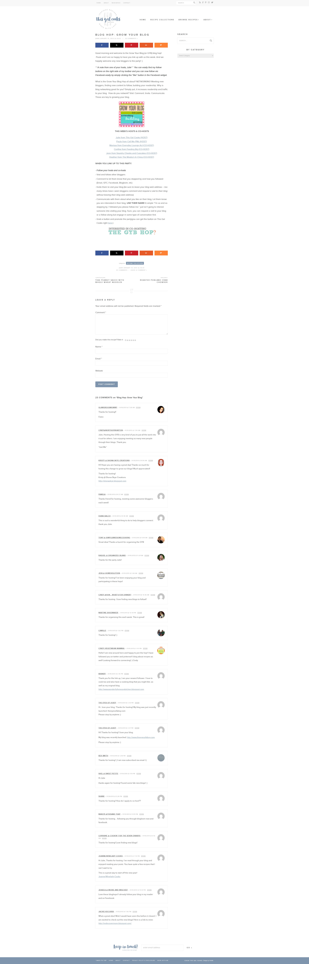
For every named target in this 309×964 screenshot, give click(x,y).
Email (98, 358)
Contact (126, 3)
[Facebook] (203, 2)
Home (99, 3)
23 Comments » (131, 38)
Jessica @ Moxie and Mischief (113, 890)
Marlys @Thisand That (109, 814)
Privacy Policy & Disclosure (143, 960)
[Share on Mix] (161, 45)
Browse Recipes (188, 20)
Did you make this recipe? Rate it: (109, 340)
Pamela (101, 494)
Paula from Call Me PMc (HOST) (131, 141)
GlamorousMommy (107, 407)
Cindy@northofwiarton (110, 430)
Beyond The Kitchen (135, 263)
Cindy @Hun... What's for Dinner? (114, 595)
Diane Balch (104, 516)
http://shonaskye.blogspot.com (112, 481)
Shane (101, 796)
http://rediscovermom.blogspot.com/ (114, 923)
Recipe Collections (162, 20)
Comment (100, 312)
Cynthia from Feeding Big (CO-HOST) (131, 149)
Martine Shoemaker (108, 613)
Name (98, 346)
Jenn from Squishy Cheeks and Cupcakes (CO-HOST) (131, 153)
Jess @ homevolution (109, 573)
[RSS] (200, 2)
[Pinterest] (205, 2)
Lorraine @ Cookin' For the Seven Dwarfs (119, 836)
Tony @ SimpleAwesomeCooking (114, 538)
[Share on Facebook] (102, 45)
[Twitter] (212, 2)
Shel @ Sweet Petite (108, 774)
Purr (211, 960)
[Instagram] (208, 2)
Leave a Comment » (139, 270)
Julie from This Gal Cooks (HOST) (131, 137)
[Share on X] (116, 45)
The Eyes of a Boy (107, 703)
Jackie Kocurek (106, 912)
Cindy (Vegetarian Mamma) (111, 648)
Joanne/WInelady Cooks (110, 856)
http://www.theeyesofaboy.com (141, 737)
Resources (116, 3)
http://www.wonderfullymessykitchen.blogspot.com (121, 689)
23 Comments (121, 270)
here (110, 223)
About (106, 3)
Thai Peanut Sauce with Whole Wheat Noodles (109, 280)
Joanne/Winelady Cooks (109, 876)
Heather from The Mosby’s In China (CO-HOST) (131, 157)
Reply (138, 407)
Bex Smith (103, 756)
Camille (102, 631)
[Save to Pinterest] (131, 45)
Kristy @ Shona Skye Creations (114, 460)
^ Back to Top (101, 960)
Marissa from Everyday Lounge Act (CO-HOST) (131, 145)
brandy (102, 674)
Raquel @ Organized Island (112, 555)
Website (99, 370)
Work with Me (162, 960)
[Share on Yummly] (146, 45)
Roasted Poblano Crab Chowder (154, 280)
